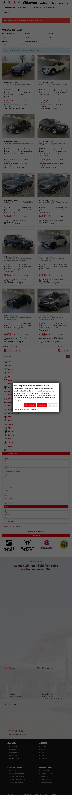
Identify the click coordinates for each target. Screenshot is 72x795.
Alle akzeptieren (29, 405)
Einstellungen (53, 405)
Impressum (34, 409)
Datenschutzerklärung (21, 409)
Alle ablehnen (42, 405)
